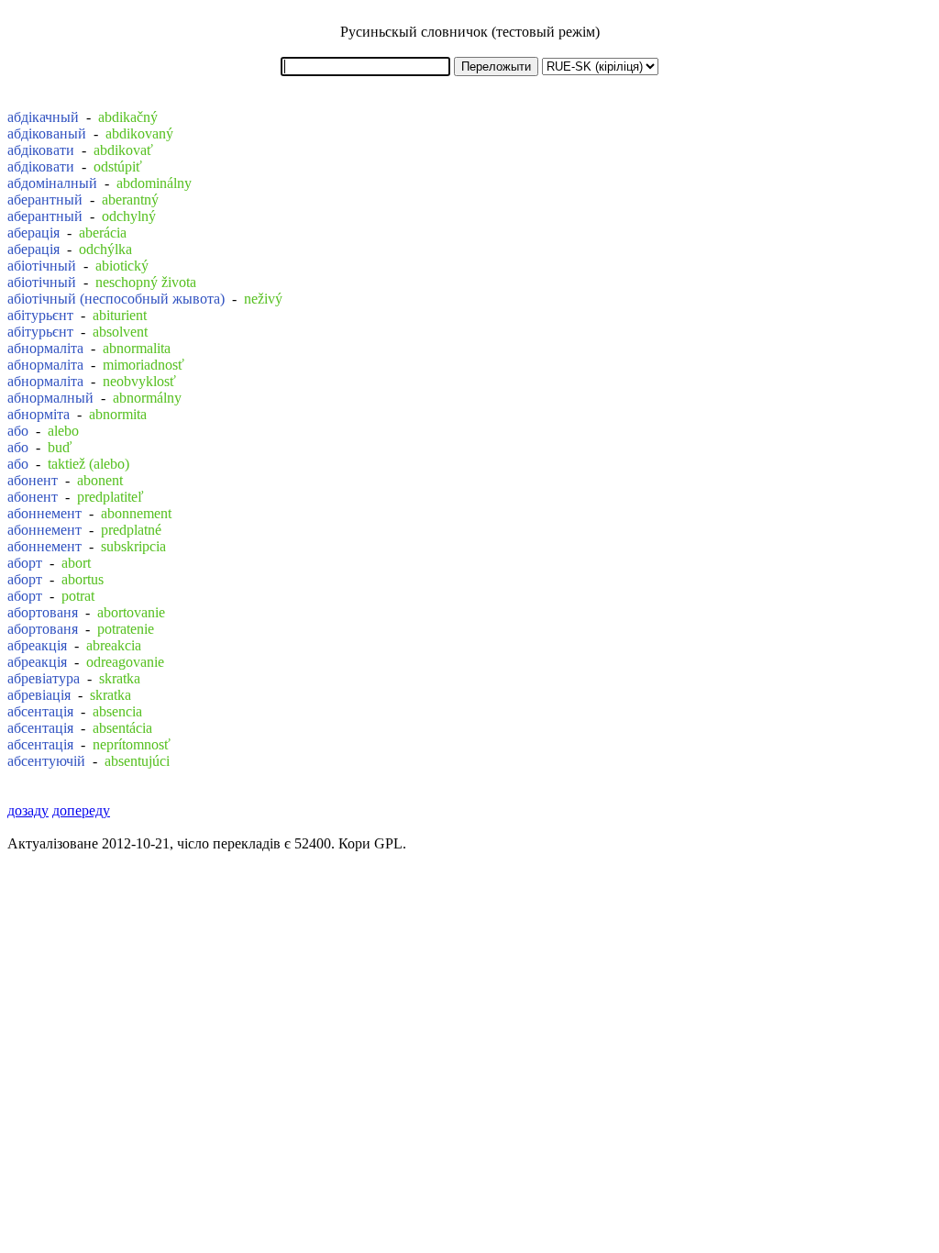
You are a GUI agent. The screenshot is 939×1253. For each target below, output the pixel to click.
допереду (81, 810)
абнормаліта (45, 348)
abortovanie (131, 612)
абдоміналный (52, 183)
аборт (24, 563)
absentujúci (137, 761)
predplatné (131, 530)
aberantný (130, 199)
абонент (32, 480)
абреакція (37, 645)
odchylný (129, 216)
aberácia (103, 232)
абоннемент (44, 513)
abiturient (120, 315)
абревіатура (43, 678)
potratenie (125, 629)
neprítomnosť (132, 744)
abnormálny (147, 397)
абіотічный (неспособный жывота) (116, 298)
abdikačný (128, 117)
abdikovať (123, 150)
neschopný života (145, 282)
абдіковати (40, 150)
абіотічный (41, 265)
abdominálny (154, 183)
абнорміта (38, 414)
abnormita (118, 414)
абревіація (39, 695)
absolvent (120, 331)
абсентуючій (46, 761)
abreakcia (113, 645)
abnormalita (137, 348)
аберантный (45, 199)
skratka (119, 678)
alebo (63, 430)
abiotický (122, 265)
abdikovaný (139, 133)
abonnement (136, 513)
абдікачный (43, 117)
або (17, 430)
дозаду (28, 810)
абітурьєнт (40, 315)
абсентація (40, 711)
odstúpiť (118, 166)
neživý (263, 298)
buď (60, 447)
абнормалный (50, 397)
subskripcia (133, 546)
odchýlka (105, 249)
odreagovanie (125, 662)
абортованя (42, 612)
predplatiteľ (110, 497)
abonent (100, 480)
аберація (33, 232)
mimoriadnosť (143, 364)
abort (76, 563)
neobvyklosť (139, 381)
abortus (82, 579)
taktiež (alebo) (88, 463)
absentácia (122, 728)
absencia (117, 711)
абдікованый (46, 133)
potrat (77, 596)
